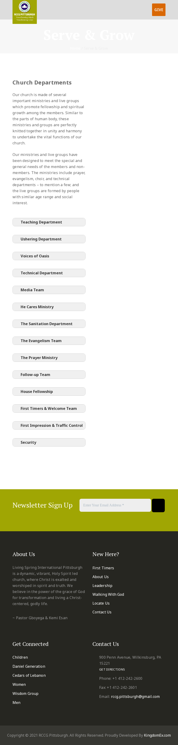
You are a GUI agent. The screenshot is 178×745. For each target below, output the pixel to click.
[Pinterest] (89, 519)
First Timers (103, 567)
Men (16, 702)
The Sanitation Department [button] (47, 323)
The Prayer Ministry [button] (39, 357)
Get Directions (112, 669)
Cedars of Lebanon (29, 675)
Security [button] (28, 442)
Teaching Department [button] (41, 222)
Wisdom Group (25, 693)
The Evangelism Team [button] (41, 340)
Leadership (102, 585)
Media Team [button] (32, 289)
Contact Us (101, 612)
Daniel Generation (29, 666)
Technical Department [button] (42, 272)
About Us (100, 576)
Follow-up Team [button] (35, 374)
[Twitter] (80, 519)
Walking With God (108, 594)
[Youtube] (98, 519)
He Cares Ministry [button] (37, 306)
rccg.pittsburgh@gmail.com (135, 696)
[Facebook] (71, 519)
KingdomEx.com (157, 735)
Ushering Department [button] (41, 239)
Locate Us (101, 603)
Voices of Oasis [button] (35, 256)
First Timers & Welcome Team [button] (49, 408)
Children (20, 657)
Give (158, 9)
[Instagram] (107, 519)
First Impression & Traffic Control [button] (52, 425)
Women (19, 684)
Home (75, 48)
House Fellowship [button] (37, 391)
